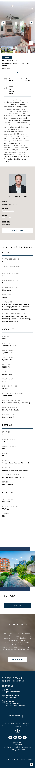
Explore (17, 605)
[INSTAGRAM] (10, 737)
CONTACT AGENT (17, 230)
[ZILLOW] (25, 737)
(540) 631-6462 (8, 211)
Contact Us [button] (17, 659)
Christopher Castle (17, 197)
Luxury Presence (17, 750)
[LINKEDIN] (15, 737)
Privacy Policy (26, 759)
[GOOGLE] (20, 737)
